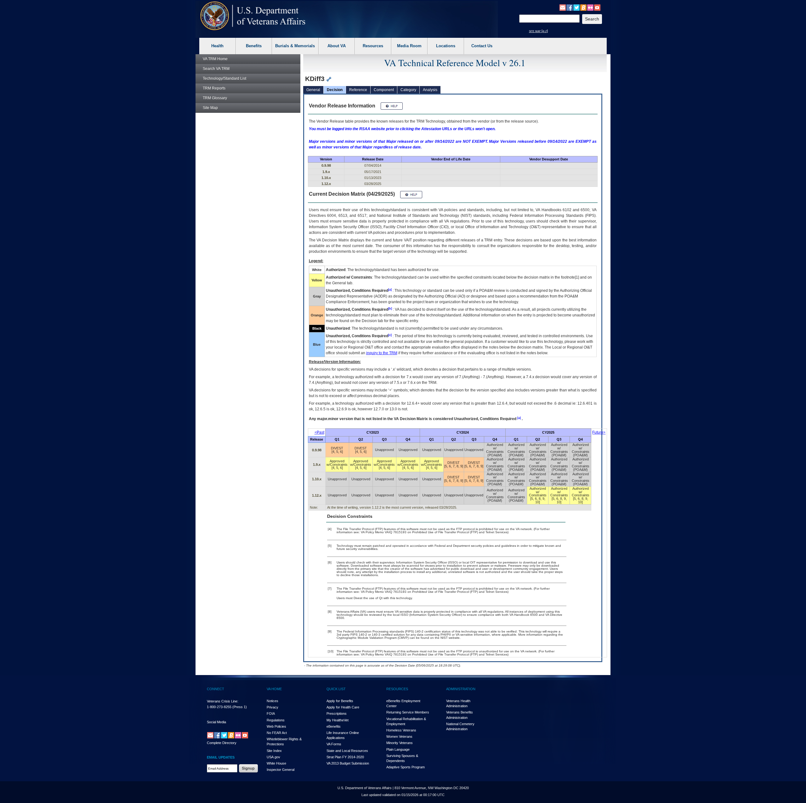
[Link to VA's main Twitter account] (576, 7)
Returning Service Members (407, 712)
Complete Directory (221, 743)
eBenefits (333, 726)
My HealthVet (337, 720)
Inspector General (280, 769)
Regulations (276, 720)
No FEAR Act (277, 733)
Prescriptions (336, 713)
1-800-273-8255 (219, 707)
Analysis (430, 90)
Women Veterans (399, 736)
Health (217, 45)
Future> (598, 432)
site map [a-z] (538, 31)
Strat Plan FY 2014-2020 (345, 757)
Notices (272, 701)
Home (215, 59)
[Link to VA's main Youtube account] (597, 7)
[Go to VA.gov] (253, 16)
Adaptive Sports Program (405, 767)
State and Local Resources (347, 751)
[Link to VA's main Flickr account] (590, 7)
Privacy (272, 707)
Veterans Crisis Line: (222, 701)
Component (384, 90)
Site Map (210, 108)
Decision (335, 90)
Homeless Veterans (401, 730)
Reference (358, 90)
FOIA (271, 713)
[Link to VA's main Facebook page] (569, 7)
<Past (319, 432)
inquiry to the (381, 353)
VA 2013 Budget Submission (347, 763)
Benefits (254, 45)
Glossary (215, 98)
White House (276, 763)
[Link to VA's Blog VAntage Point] (583, 7)
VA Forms (333, 744)
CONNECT (215, 689)
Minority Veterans (399, 743)
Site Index (274, 751)
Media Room (409, 45)
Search (216, 68)
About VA (336, 45)
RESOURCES (397, 689)
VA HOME (274, 689)
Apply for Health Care (342, 707)
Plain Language (398, 749)
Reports (214, 88)
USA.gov (273, 757)
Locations (445, 45)
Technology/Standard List (224, 78)
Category (408, 90)
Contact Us (481, 45)
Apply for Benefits (339, 701)
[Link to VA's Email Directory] (562, 7)
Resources (373, 45)
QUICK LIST (336, 689)
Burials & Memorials (295, 45)
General (313, 90)
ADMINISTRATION (460, 689)
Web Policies (276, 726)
